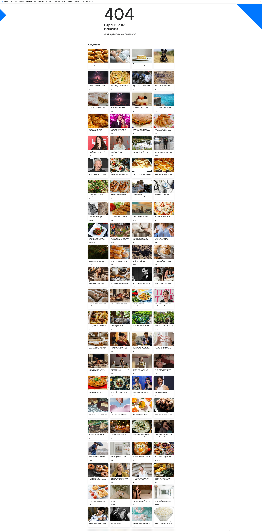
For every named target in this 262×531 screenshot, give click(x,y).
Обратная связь (256, 530)
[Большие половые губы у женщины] (120, 59)
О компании (7, 530)
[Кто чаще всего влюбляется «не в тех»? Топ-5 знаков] (120, 364)
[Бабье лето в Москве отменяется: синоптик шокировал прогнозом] (164, 146)
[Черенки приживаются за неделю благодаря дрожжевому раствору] (164, 321)
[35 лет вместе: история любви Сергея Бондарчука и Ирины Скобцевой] (120, 517)
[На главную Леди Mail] (5, 1)
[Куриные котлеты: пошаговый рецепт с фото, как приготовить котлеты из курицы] (120, 212)
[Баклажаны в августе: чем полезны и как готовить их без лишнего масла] (98, 233)
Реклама (13, 530)
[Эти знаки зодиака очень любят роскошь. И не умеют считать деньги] (120, 473)
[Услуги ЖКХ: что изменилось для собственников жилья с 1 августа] (142, 81)
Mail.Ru (2, 530)
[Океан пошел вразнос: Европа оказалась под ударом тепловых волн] (164, 103)
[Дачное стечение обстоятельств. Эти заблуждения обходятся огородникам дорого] (120, 233)
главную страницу (118, 35)
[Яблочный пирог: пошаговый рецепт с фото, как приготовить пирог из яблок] (98, 495)
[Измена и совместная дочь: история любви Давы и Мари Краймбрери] (120, 124)
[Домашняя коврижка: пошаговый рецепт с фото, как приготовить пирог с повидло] (142, 168)
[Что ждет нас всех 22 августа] (98, 81)
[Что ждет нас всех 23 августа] (120, 103)
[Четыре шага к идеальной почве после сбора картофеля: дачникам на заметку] (142, 255)
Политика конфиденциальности (230, 530)
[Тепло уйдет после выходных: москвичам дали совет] (98, 452)
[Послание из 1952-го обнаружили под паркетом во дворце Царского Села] (164, 81)
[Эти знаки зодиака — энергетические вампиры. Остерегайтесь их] (98, 277)
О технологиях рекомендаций (217, 530)
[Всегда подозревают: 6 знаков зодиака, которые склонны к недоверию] (164, 364)
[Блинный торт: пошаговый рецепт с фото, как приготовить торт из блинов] (98, 408)
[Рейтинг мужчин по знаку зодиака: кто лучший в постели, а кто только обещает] (98, 517)
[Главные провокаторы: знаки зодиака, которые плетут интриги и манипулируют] (142, 342)
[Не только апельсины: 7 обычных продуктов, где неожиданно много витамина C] (142, 408)
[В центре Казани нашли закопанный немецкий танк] (98, 212)
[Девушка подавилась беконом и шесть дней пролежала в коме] (164, 495)
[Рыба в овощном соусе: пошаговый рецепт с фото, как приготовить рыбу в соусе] (98, 386)
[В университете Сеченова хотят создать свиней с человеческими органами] (98, 299)
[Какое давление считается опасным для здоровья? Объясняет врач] (164, 190)
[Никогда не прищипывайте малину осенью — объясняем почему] (98, 190)
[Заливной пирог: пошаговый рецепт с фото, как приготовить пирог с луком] (142, 124)
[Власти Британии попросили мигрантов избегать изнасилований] (142, 212)
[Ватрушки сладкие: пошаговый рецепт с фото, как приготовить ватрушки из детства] (120, 190)
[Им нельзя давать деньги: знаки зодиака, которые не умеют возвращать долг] (120, 408)
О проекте (208, 530)
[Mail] (2, 1)
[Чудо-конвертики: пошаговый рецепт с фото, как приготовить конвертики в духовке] (98, 59)
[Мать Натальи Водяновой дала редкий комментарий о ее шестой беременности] (142, 473)
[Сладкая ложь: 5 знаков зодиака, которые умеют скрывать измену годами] (164, 430)
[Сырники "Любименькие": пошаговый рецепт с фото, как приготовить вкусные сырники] (164, 124)
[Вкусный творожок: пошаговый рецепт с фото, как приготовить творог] (164, 517)
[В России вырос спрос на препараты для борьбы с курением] (164, 233)
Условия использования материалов (245, 530)
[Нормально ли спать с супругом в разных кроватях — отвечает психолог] (164, 277)
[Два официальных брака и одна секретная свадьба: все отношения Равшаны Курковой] (98, 146)
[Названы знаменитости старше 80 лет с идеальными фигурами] (98, 168)
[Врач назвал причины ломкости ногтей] (120, 495)
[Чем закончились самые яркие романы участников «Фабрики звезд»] (142, 386)
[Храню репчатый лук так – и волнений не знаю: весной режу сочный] (98, 430)
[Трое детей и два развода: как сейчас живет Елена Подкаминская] (120, 146)
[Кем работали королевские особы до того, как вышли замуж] (164, 386)
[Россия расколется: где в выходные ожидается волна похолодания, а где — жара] (164, 59)
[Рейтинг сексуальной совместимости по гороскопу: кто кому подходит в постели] (142, 190)
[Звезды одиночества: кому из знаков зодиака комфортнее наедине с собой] (142, 364)
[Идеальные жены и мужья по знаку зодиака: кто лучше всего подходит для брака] (164, 342)
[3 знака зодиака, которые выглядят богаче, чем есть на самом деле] (120, 321)
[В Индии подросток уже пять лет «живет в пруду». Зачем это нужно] (142, 146)
